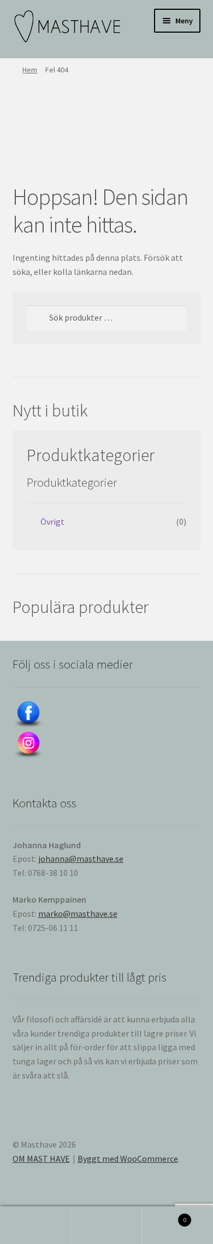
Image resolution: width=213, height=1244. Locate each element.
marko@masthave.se (77, 913)
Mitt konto (35, 1225)
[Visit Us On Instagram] (107, 745)
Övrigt (52, 521)
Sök (106, 1225)
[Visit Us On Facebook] (107, 715)
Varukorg (164, 1216)
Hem (29, 70)
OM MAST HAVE (41, 1158)
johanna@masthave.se (80, 858)
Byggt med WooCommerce (128, 1158)
